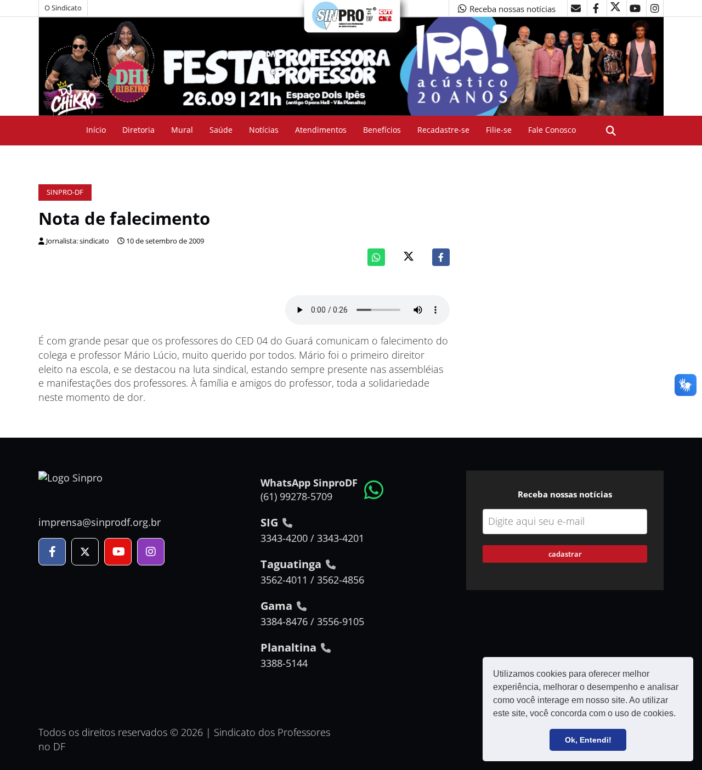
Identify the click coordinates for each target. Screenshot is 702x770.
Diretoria (138, 129)
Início (96, 129)
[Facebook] (441, 257)
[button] (679, 714)
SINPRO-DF (65, 192)
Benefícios (382, 129)
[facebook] (595, 8)
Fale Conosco (552, 129)
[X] (615, 8)
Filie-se (499, 129)
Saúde (221, 129)
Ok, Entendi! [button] (588, 739)
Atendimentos (321, 129)
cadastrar (565, 554)
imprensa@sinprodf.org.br (99, 522)
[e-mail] (576, 8)
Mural (182, 129)
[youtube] (635, 8)
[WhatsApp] (376, 257)
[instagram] (655, 8)
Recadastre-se (443, 129)
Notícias (264, 129)
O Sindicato (63, 8)
